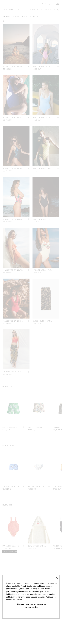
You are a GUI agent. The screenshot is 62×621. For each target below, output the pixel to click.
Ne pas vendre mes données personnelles (31, 605)
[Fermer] (57, 578)
